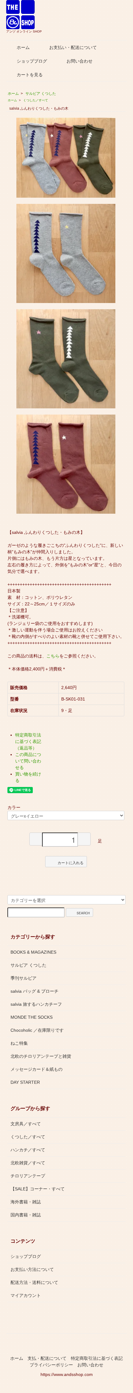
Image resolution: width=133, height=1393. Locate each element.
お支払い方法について (32, 1269)
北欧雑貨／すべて (28, 1162)
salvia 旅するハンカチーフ (36, 1004)
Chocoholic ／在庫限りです (37, 1030)
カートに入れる (71, 862)
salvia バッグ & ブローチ (34, 991)
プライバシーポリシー (51, 1364)
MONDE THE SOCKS (32, 1017)
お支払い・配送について (73, 47)
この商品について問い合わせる (28, 761)
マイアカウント (26, 1295)
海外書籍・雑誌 (26, 1201)
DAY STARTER (25, 1082)
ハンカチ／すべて (28, 1149)
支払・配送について (47, 1358)
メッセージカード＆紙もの (36, 1069)
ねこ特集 (19, 1043)
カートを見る (30, 74)
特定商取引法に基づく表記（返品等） (28, 741)
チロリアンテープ (28, 1175)
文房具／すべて (26, 1123)
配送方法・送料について (34, 1282)
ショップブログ (32, 61)
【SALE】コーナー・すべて (38, 1188)
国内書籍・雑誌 (26, 1214)
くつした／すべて (35, 100)
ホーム (23, 47)
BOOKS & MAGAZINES (33, 952)
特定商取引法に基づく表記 (97, 1358)
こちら (52, 655)
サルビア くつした (40, 93)
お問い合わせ (79, 61)
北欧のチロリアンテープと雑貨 (41, 1056)
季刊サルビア (23, 978)
